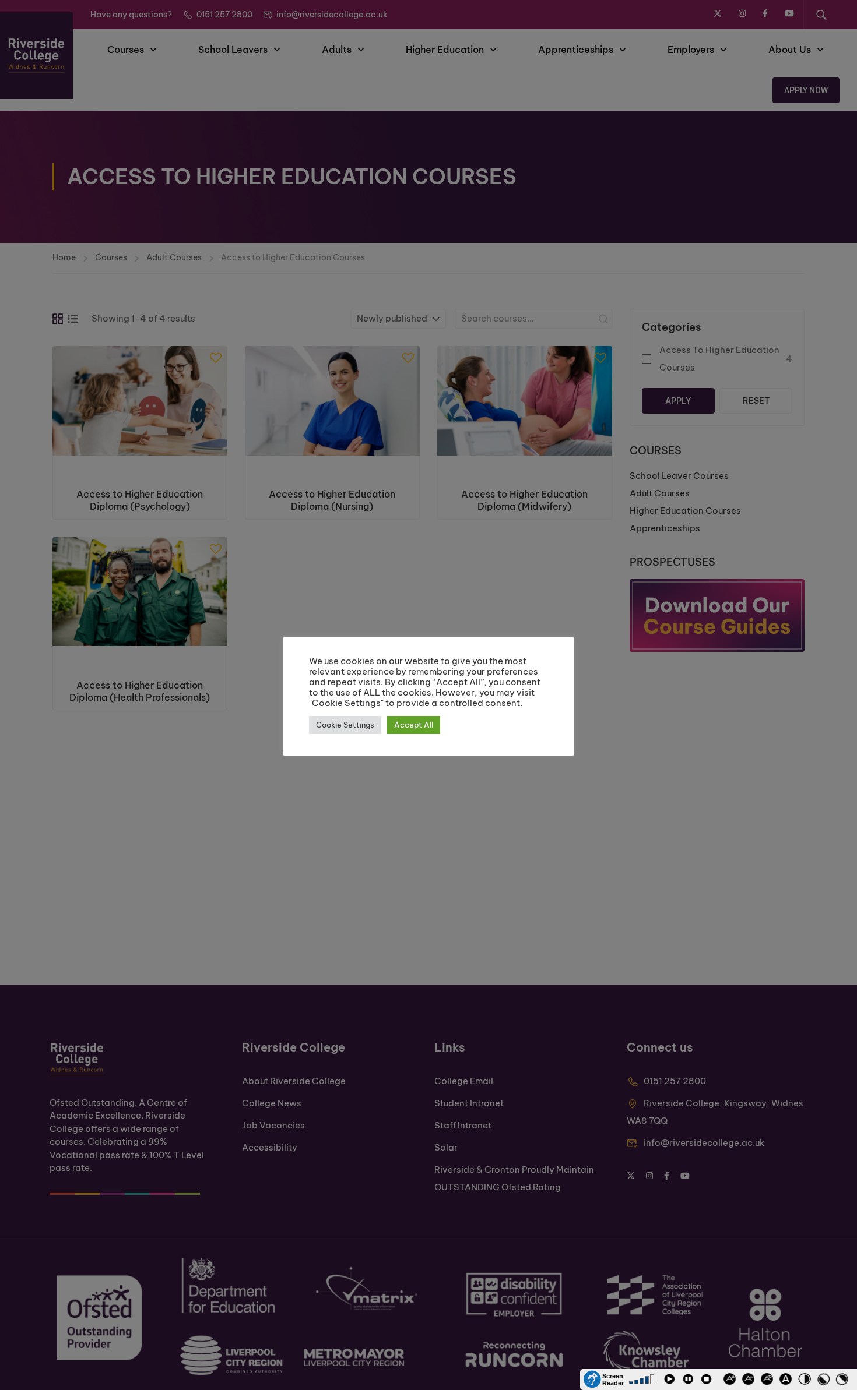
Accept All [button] (413, 724)
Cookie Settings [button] (345, 724)
